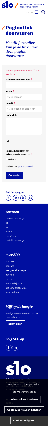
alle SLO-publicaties (16, 288)
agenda (10, 274)
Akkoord (12, 159)
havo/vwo (11, 236)
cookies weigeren (24, 420)
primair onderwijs (15, 218)
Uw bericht (11, 115)
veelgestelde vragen (16, 270)
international (12, 292)
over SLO (10, 261)
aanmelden (16, 324)
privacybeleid (25, 166)
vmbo (9, 231)
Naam (10, 91)
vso (7, 227)
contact (10, 266)
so (7, 223)
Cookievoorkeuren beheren (24, 409)
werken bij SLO (14, 283)
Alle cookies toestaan (24, 399)
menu (29, 12)
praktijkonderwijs (15, 240)
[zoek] (43, 12)
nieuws (9, 279)
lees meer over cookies (24, 392)
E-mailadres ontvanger (19, 79)
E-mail (10, 103)
